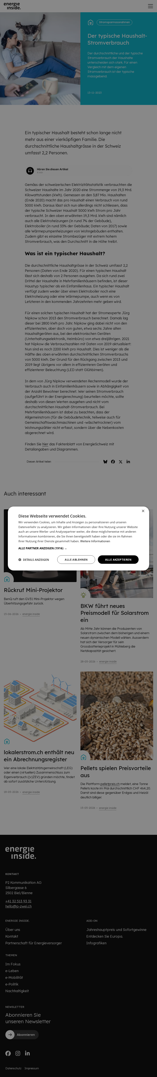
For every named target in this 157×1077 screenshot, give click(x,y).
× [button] (142, 510)
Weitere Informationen (95, 541)
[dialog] (78, 538)
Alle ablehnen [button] (76, 559)
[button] (78, 548)
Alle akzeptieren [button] (118, 559)
